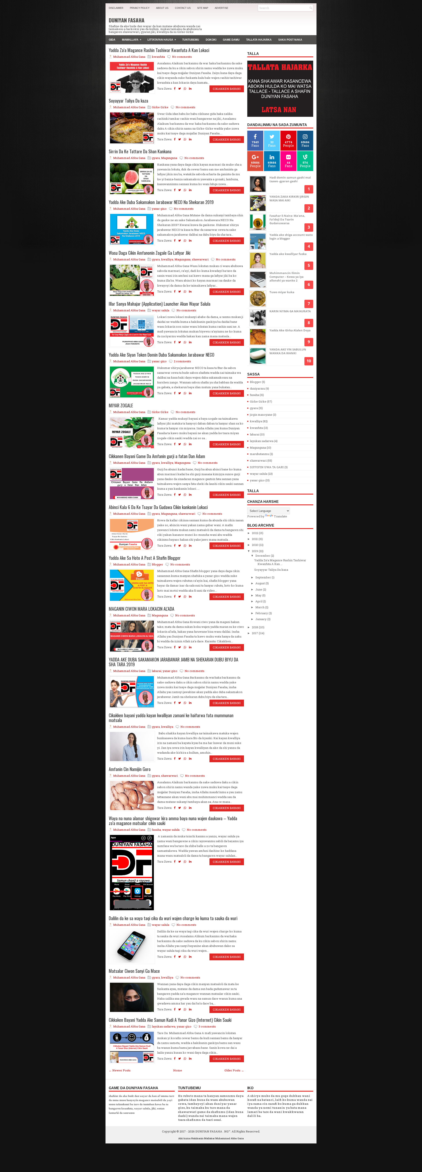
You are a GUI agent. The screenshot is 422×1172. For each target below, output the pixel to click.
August (260, 583)
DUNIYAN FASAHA (126, 20)
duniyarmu (257, 388)
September (263, 577)
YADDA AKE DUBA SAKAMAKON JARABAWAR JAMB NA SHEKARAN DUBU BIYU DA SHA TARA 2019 (173, 662)
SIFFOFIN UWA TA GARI (267, 467)
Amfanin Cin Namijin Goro (130, 769)
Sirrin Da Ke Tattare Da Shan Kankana (140, 151)
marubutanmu (259, 454)
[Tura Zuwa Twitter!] (179, 88)
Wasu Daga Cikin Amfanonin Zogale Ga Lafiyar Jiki (149, 252)
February (262, 613)
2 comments (182, 361)
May (258, 595)
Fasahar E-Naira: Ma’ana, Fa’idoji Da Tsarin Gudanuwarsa (287, 219)
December (263, 556)
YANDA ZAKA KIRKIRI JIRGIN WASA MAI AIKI (289, 198)
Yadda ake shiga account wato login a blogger (291, 236)
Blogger (157, 564)
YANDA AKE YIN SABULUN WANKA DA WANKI (287, 351)
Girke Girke (160, 107)
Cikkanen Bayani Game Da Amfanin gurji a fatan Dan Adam (157, 456)
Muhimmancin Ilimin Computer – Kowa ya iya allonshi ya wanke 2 (286, 276)
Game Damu (231, 39)
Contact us (183, 8)
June (259, 589)
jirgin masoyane (261, 415)
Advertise (221, 8)
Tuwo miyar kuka (281, 292)
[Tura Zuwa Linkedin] (190, 88)
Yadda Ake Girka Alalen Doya (290, 330)
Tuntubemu (190, 39)
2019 (255, 551)
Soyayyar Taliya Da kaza (128, 100)
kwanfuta (158, 57)
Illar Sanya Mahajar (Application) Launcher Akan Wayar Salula (159, 303)
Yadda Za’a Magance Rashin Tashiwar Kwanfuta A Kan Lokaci (159, 50)
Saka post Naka (290, 39)
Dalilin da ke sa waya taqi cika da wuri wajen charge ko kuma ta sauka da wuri (173, 918)
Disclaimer (116, 8)
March (260, 607)
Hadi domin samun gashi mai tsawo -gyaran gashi (290, 179)
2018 (255, 627)
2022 (255, 533)
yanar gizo (159, 209)
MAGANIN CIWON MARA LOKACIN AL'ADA (141, 608)
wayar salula (160, 310)
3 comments (207, 1026)
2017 (255, 633)
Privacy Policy (139, 8)
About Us (162, 8)
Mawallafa (131, 39)
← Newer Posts (120, 1070)
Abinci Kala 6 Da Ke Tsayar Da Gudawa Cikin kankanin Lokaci (158, 507)
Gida (112, 39)
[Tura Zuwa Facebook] (174, 88)
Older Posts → (234, 1070)
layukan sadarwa (163, 1026)
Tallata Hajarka (259, 39)
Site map (202, 8)
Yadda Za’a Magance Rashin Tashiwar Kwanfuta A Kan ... (280, 562)
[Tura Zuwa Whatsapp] (185, 88)
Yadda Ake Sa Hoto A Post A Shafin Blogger (145, 557)
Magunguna (169, 158)
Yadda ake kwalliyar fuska (288, 254)
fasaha (156, 830)
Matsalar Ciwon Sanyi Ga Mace (134, 970)
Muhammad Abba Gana (229, 1138)
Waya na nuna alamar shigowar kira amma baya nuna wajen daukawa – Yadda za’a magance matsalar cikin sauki (173, 820)
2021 (255, 539)
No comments (182, 57)
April (259, 601)
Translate (280, 516)
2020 (255, 545)
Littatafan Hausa (161, 39)
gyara (156, 158)
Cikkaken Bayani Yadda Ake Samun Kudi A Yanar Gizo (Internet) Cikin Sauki (170, 1019)
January (261, 619)
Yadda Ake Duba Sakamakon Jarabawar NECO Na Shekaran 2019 (161, 202)
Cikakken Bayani (227, 89)
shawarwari (200, 259)
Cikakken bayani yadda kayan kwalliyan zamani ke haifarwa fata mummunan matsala (171, 717)
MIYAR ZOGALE (121, 405)
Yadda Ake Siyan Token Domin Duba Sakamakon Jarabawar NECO (161, 354)
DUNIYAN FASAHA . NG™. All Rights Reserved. (227, 1131)
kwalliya (167, 259)
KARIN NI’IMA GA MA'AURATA (290, 311)
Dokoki (211, 39)
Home (177, 1070)
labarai (156, 671)
